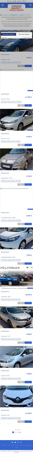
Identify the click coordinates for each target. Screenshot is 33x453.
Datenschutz (28, 445)
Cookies (16, 447)
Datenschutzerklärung (27, 37)
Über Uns (17, 445)
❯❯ (20, 432)
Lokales (12, 445)
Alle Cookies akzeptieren (9, 34)
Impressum (22, 445)
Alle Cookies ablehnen (24, 34)
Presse (8, 445)
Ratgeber (4, 445)
